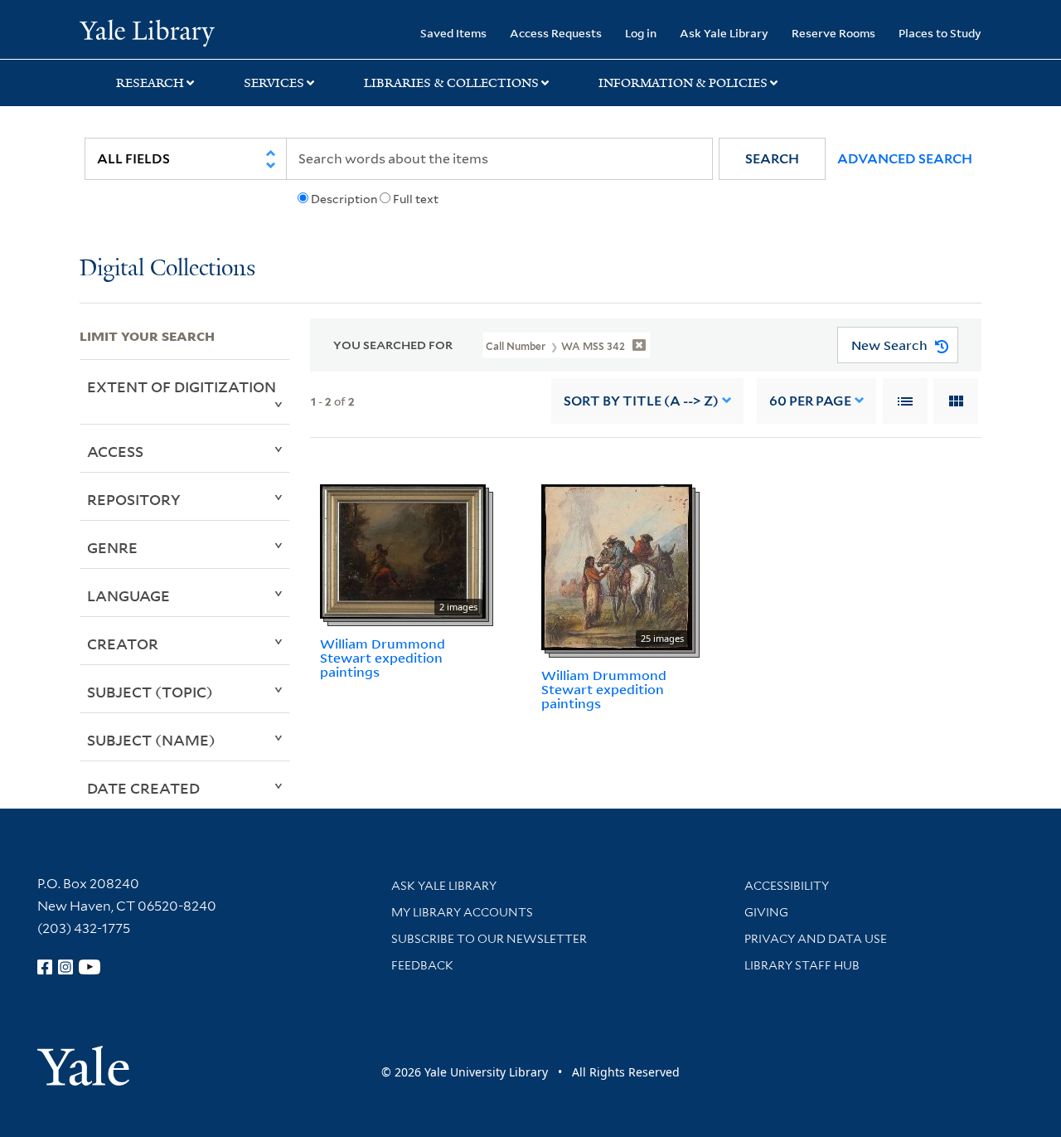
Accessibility (786, 885)
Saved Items (453, 33)
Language (128, 595)
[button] (772, 159)
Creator (122, 644)
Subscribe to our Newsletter (489, 938)
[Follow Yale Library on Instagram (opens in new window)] (65, 967)
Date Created (143, 788)
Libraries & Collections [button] (451, 83)
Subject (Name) (151, 740)
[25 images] (616, 565)
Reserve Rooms (833, 33)
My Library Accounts (462, 912)
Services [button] (274, 83)
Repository (134, 499)
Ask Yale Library (724, 33)
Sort (641, 401)
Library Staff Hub (802, 965)
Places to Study (940, 33)
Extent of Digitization (181, 386)
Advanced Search (904, 159)
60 (810, 401)
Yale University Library (147, 31)
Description (344, 199)
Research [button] (150, 83)
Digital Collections (167, 269)
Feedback (422, 965)
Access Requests (556, 33)
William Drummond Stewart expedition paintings (382, 657)
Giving (766, 912)
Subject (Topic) (150, 692)
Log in (640, 33)
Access (115, 451)
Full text (415, 199)
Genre (112, 547)
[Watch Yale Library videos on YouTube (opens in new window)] (89, 967)
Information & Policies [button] (683, 83)
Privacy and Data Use (815, 938)
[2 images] (403, 550)
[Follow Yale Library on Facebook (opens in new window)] (44, 967)
